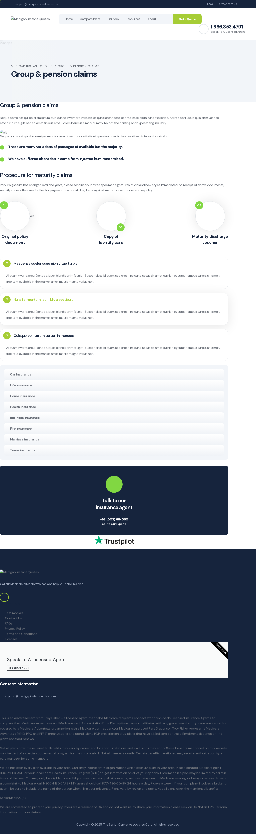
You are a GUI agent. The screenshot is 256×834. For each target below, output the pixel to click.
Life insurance (21, 385)
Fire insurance (21, 428)
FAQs (210, 4)
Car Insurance (20, 374)
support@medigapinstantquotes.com (37, 4)
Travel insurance (22, 450)
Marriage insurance (24, 439)
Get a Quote (187, 19)
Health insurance (23, 407)
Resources (133, 19)
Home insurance (22, 396)
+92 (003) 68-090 (114, 519)
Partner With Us (227, 4)
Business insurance (25, 418)
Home (69, 19)
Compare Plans (90, 19)
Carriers (113, 19)
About (151, 19)
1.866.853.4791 (227, 26)
